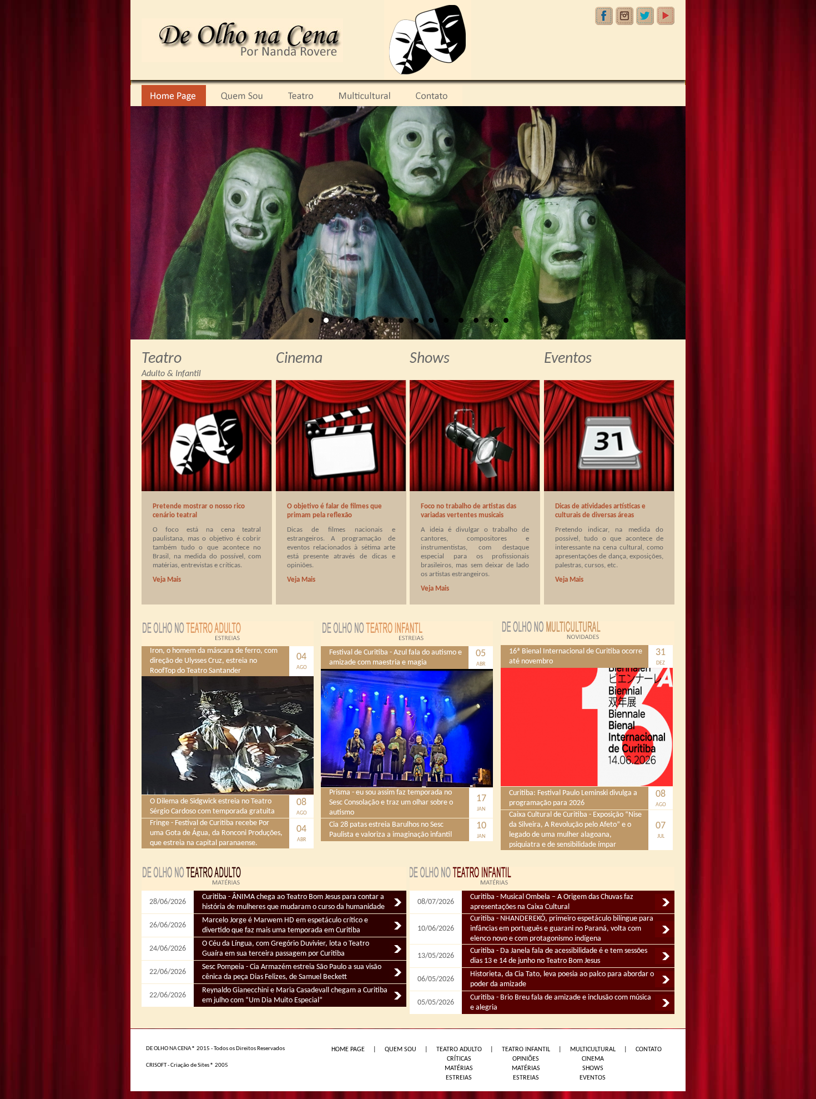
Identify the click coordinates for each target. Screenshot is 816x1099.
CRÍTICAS (459, 1059)
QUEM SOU (400, 1049)
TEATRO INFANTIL (526, 1049)
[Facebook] (604, 16)
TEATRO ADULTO (459, 1049)
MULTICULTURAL (593, 1049)
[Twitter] (645, 16)
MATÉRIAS (459, 1068)
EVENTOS (593, 1078)
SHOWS (592, 1068)
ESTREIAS (459, 1078)
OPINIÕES (525, 1059)
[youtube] (665, 16)
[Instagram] (624, 16)
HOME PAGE (348, 1049)
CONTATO (649, 1049)
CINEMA (593, 1059)
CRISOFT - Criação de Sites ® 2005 (187, 1065)
